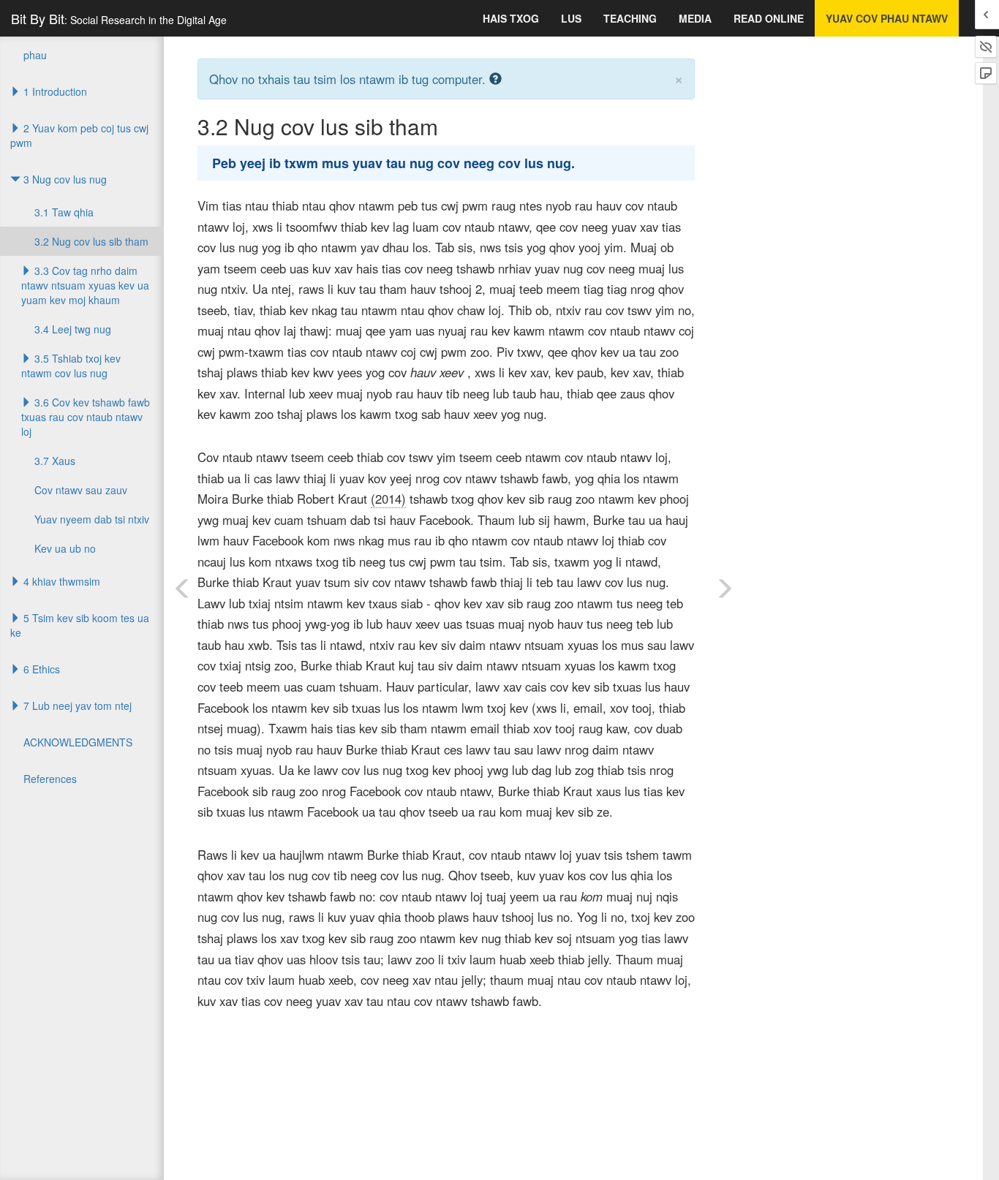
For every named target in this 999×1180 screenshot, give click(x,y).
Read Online (769, 18)
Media (695, 18)
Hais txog (511, 18)
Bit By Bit (119, 18)
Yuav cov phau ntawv (887, 18)
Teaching (630, 18)
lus (571, 18)
